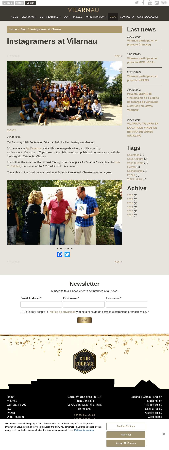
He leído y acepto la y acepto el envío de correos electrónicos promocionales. (86, 311)
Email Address (30, 298)
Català (19, 2)
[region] (84, 434)
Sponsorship (134, 170)
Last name (113, 298)
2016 (130, 211)
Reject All (126, 435)
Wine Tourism (95, 16)
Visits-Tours (134, 179)
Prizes (77, 16)
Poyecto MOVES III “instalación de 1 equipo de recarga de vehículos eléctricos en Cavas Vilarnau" (143, 102)
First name (71, 298)
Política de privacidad (62, 311)
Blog (113, 16)
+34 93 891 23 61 (84, 414)
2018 (130, 203)
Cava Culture (135, 158)
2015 (130, 215)
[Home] (84, 10)
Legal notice (154, 400)
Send (84, 320)
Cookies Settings (126, 426)
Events (11, 130)
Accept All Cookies (126, 443)
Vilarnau (28, 16)
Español (8, 2)
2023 (130, 199)
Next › (118, 55)
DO (66, 16)
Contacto (127, 16)
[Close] (163, 434)
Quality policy (153, 412)
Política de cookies (84, 430)
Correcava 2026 (147, 16)
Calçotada (133, 154)
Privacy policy (153, 404)
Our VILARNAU (49, 16)
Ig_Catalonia (34, 148)
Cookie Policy (153, 408)
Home (14, 16)
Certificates (155, 416)
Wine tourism (135, 163)
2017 (130, 207)
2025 (130, 195)
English (30, 2)
